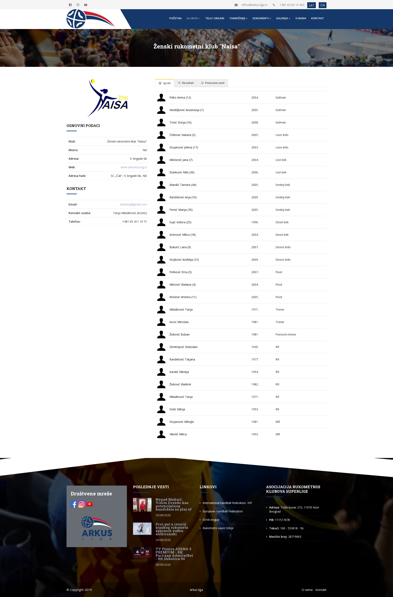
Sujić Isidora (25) (180, 222)
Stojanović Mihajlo (181, 422)
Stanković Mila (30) (181, 172)
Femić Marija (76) (181, 210)
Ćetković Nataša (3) (182, 135)
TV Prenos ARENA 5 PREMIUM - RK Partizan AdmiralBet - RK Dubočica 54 (174, 554)
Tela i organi (214, 18)
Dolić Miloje (177, 409)
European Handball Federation (223, 511)
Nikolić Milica (178, 434)
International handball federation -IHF (227, 503)
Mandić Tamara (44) (182, 185)
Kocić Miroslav (179, 322)
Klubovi (192, 18)
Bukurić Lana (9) (180, 247)
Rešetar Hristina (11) (182, 297)
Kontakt (317, 18)
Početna (175, 18)
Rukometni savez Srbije (218, 528)
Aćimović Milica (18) (182, 235)
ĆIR (322, 5)
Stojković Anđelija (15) (184, 259)
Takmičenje (237, 18)
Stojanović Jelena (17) (183, 147)
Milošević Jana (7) (181, 160)
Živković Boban (179, 334)
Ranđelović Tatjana (182, 359)
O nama (300, 18)
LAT (311, 5)
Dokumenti (261, 18)
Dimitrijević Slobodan (183, 347)
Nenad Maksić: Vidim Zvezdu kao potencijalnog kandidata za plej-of (174, 504)
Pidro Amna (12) (180, 97)
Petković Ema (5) (180, 272)
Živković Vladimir (180, 384)
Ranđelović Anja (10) (183, 197)
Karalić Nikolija (179, 372)
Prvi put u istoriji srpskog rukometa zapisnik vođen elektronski (172, 529)
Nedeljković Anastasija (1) (186, 110)
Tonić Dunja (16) (180, 122)
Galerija (282, 18)
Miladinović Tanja (181, 309)
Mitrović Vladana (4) (182, 284)
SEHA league (211, 520)
